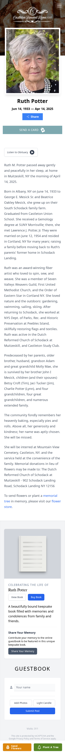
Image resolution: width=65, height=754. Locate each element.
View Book (17, 597)
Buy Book (36, 597)
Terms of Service (42, 738)
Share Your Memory (22, 651)
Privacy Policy (22, 738)
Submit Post (33, 710)
